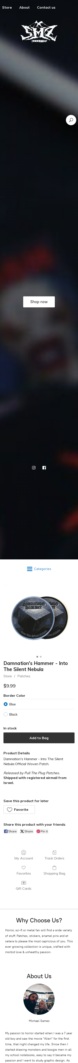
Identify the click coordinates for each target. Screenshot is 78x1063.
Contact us (46, 7)
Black (13, 714)
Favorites (23, 873)
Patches (23, 676)
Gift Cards (23, 888)
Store (7, 676)
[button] (19, 809)
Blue (12, 704)
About (24, 7)
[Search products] (71, 120)
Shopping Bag (54, 873)
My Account (23, 858)
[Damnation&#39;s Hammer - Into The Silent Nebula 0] (39, 618)
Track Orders (54, 858)
